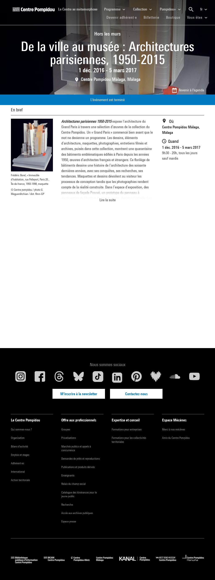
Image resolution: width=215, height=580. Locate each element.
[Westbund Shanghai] (169, 562)
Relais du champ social (73, 483)
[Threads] (59, 377)
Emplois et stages (20, 454)
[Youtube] (194, 377)
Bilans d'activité (19, 446)
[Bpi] (27, 562)
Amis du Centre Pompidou (176, 437)
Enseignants (67, 475)
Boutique (175, 17)
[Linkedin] (117, 377)
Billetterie (151, 17)
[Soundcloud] (175, 377)
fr (201, 9)
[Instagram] (20, 377)
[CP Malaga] (107, 562)
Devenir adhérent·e (123, 17)
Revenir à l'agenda (191, 90)
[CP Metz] (83, 562)
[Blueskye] (78, 377)
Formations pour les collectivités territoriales (129, 439)
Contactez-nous (136, 394)
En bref (17, 109)
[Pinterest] (136, 377)
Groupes (65, 429)
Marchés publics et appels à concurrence (76, 448)
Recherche (67, 504)
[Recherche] (191, 9)
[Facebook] (40, 377)
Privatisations (68, 437)
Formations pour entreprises (127, 429)
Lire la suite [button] (108, 200)
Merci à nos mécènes (173, 429)
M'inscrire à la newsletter (78, 394)
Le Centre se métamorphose (79, 9)
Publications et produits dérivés (78, 467)
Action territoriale (20, 480)
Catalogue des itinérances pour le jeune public (79, 494)
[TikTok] (98, 377)
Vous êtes (195, 17)
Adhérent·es (17, 463)
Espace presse (68, 521)
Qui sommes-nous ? (21, 429)
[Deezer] (155, 377)
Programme (112, 9)
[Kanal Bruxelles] (137, 562)
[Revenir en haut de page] (205, 570)
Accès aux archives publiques (77, 513)
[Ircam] (57, 562)
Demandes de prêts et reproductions (80, 458)
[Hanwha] (193, 562)
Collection (140, 9)
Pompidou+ (168, 9)
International (18, 471)
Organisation (18, 437)
